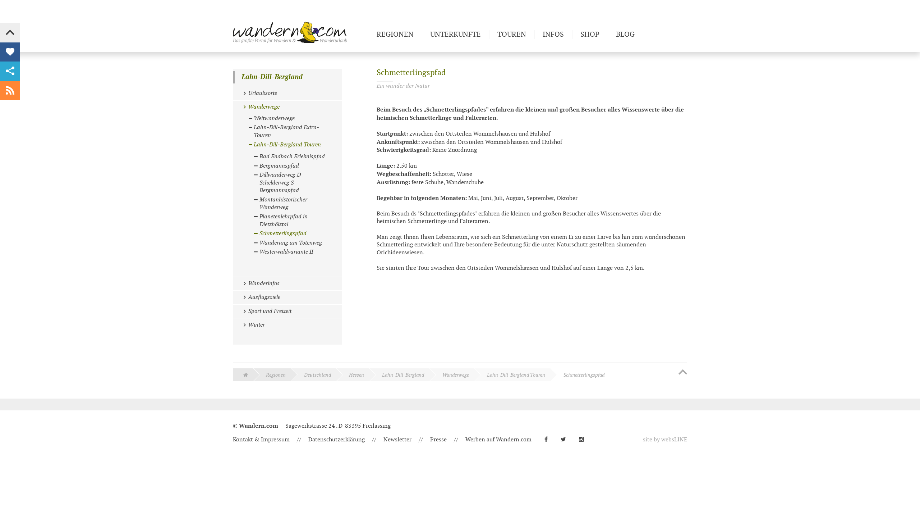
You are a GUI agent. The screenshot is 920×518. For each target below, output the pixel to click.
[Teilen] (10, 71)
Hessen (356, 375)
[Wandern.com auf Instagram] (584, 439)
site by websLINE (665, 439)
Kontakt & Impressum (261, 439)
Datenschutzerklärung (336, 439)
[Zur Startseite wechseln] (302, 32)
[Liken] (10, 52)
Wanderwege (455, 375)
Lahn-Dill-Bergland (272, 77)
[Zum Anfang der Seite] (682, 372)
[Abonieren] (10, 90)
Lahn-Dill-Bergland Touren (516, 375)
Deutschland (317, 375)
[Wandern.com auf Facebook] (548, 439)
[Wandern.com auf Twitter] (566, 439)
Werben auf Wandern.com (498, 439)
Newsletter (397, 439)
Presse (438, 439)
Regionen (276, 375)
